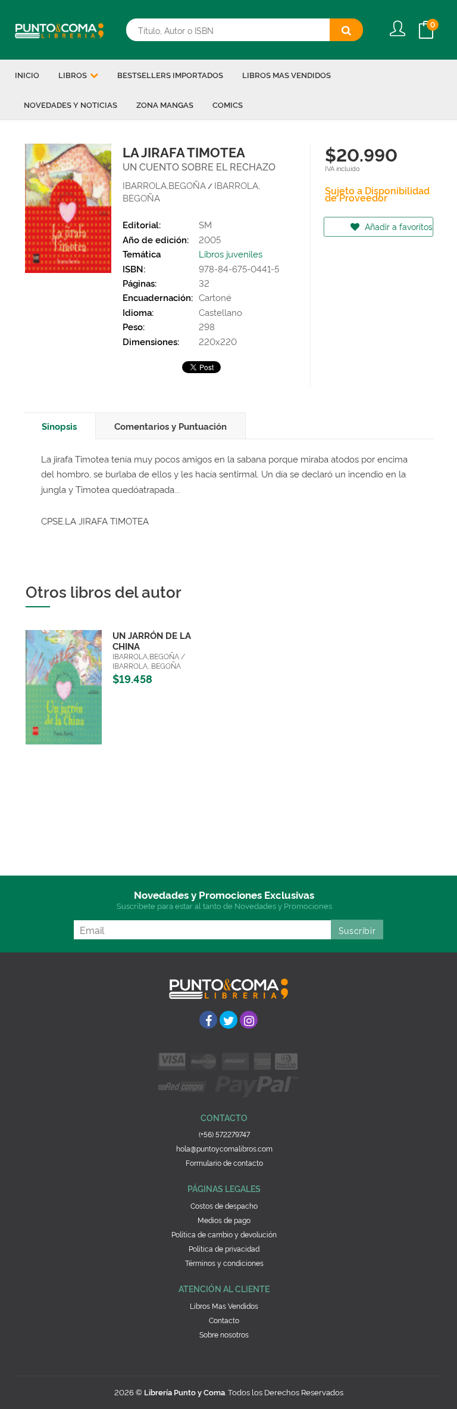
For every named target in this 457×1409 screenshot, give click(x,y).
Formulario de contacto (224, 1162)
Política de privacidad (224, 1248)
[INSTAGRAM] (249, 1020)
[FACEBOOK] (208, 1020)
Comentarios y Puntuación (170, 426)
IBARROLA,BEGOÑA (164, 185)
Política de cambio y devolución (224, 1234)
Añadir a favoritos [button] (397, 226)
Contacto (224, 1320)
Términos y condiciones (224, 1263)
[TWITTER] (228, 1020)
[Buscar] (346, 29)
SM (205, 224)
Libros (73, 74)
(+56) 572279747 (224, 1134)
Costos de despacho (224, 1205)
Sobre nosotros (224, 1334)
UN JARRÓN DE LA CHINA (151, 640)
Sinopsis (59, 426)
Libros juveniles (230, 253)
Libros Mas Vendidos (224, 1306)
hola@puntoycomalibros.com (224, 1148)
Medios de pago (224, 1220)
